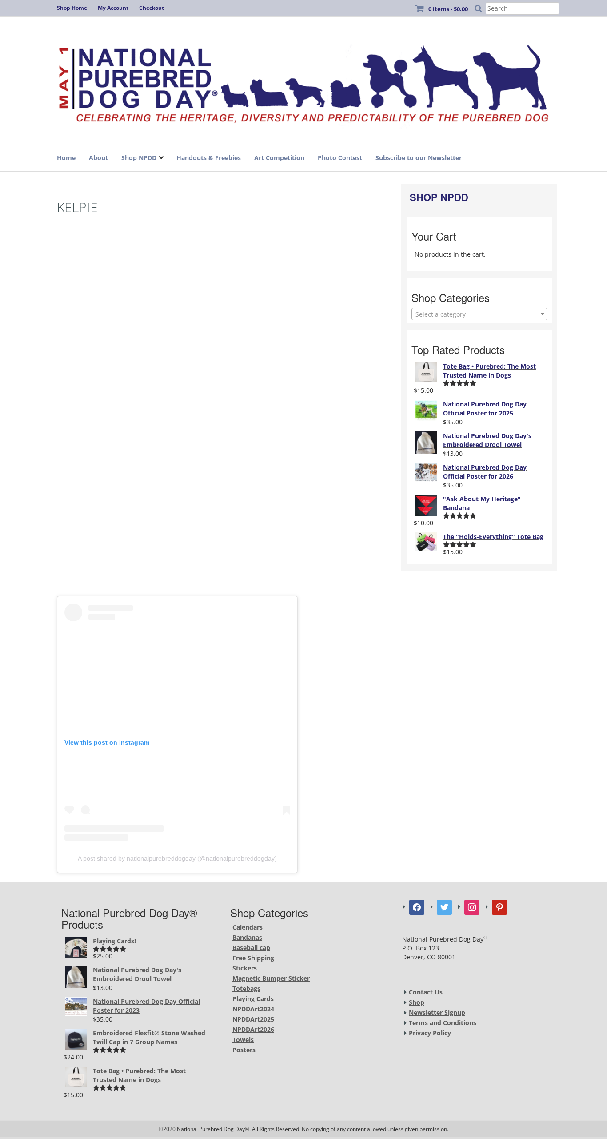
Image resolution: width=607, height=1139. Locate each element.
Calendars (247, 927)
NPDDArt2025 (253, 1019)
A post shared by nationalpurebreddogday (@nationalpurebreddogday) (177, 858)
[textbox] (479, 314)
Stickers (244, 968)
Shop (416, 1002)
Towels (243, 1039)
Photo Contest (340, 157)
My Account (113, 8)
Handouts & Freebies (208, 157)
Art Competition (279, 157)
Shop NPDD (138, 157)
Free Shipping (253, 958)
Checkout (151, 8)
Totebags (246, 988)
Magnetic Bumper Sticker (271, 978)
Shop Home (72, 8)
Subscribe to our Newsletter (418, 157)
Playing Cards (253, 998)
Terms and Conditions (442, 1022)
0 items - (448, 9)
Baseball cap (251, 947)
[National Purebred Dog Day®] (303, 81)
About (98, 157)
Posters (244, 1050)
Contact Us (426, 992)
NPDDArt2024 (253, 1009)
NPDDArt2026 (253, 1029)
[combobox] (479, 314)
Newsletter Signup (437, 1012)
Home (66, 157)
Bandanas (247, 937)
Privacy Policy (430, 1033)
